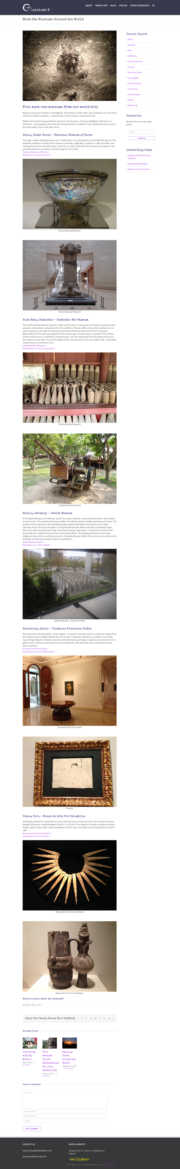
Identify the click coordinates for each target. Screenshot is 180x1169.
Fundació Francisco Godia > (35, 648)
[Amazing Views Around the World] (69, 1039)
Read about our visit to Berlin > (37, 545)
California (132, 56)
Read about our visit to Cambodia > (39, 348)
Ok (109, 1165)
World (39, 1005)
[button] (153, 5)
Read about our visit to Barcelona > (39, 651)
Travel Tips (133, 89)
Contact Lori (74, 1150)
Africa (130, 39)
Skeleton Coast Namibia (139, 169)
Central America (135, 61)
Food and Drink (135, 72)
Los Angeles (133, 78)
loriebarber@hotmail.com (35, 1156)
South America (134, 83)
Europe (131, 67)
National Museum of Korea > (36, 152)
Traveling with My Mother (29, 1056)
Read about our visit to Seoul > (37, 155)
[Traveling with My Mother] (30, 1039)
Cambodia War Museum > (35, 345)
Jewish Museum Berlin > (33, 542)
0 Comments (29, 1064)
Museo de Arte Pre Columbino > (37, 833)
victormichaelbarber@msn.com (37, 1150)
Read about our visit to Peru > (36, 836)
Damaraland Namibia (138, 163)
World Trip (133, 105)
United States (134, 94)
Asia (130, 50)
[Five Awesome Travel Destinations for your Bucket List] (49, 1039)
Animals (131, 45)
